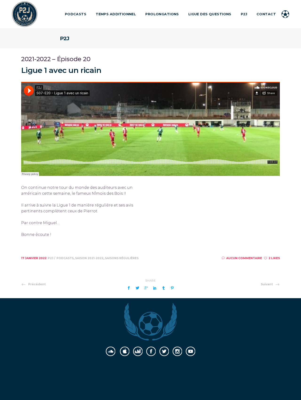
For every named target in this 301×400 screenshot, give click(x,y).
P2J (51, 258)
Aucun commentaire (244, 258)
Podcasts (65, 258)
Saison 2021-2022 (89, 258)
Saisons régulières (122, 258)
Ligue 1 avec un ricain (61, 70)
